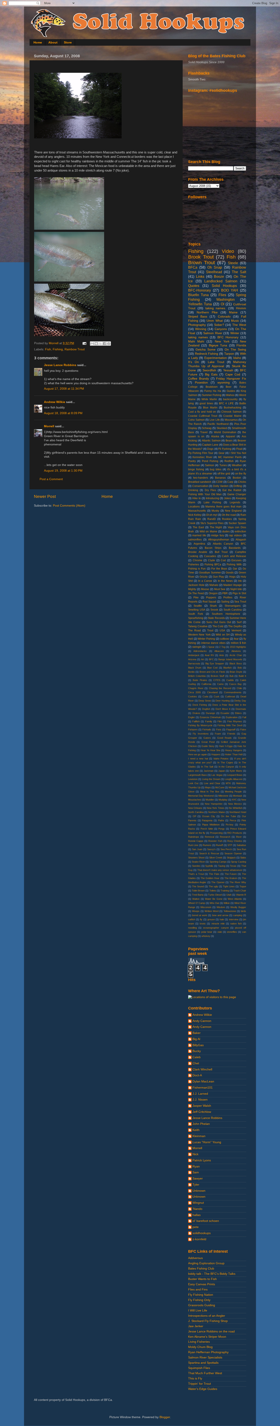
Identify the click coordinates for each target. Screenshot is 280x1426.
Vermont (236, 630)
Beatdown (212, 386)
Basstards (235, 547)
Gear (221, 453)
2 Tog (222, 647)
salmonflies (195, 539)
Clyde (211, 560)
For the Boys (219, 568)
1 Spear (210, 647)
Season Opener (233, 853)
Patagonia (207, 820)
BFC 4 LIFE (226, 403)
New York (222, 341)
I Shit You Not (237, 453)
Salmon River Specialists (205, 1357)
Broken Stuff (217, 676)
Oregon (213, 593)
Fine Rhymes (234, 721)
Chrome (197, 560)
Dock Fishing (199, 704)
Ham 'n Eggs (226, 746)
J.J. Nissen (200, 1099)
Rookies (227, 519)
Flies (222, 295)
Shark (213, 605)
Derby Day (240, 700)
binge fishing (196, 469)
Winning (200, 329)
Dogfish (206, 709)
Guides (231, 391)
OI (222, 304)
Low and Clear (212, 783)
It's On (193, 362)
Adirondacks (200, 651)
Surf (239, 622)
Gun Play (218, 576)
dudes (226, 531)
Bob (240, 667)
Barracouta (194, 663)
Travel (204, 432)
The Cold (218, 626)
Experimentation (215, 358)
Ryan (196, 1166)
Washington (225, 299)
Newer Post (45, 496)
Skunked (222, 428)
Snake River (198, 861)
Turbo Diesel (215, 894)
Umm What (214, 320)
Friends (231, 733)
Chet (195, 1063)
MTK (228, 783)
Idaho (237, 358)
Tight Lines (229, 886)
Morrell (49, 426)
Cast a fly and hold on (202, 411)
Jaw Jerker (195, 1326)
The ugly (213, 886)
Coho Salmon (196, 419)
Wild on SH (223, 634)
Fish (48, 349)
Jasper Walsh (201, 1105)
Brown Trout (201, 262)
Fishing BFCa (213, 564)
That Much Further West (205, 1373)
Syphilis (209, 866)
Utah (228, 894)
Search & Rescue (209, 853)
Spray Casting (238, 861)
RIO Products (234, 833)
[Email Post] (84, 343)
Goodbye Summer (210, 572)
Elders (238, 713)
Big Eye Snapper (214, 663)
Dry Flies (210, 490)
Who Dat (214, 903)
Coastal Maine (232, 415)
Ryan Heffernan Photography (208, 1352)
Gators (207, 737)
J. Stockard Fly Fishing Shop (208, 1321)
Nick (195, 1154)
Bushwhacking (232, 407)
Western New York (199, 634)
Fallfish (196, 721)
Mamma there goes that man (223, 506)
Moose (205, 589)
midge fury (217, 535)
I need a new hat (198, 758)
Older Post (168, 496)
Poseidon (201, 382)
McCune (219, 787)
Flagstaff (230, 729)
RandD (211, 519)
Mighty (192, 589)
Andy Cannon (201, 1021)
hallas (196, 1215)
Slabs (243, 857)
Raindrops (193, 836)
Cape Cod (232, 374)
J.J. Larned (200, 1093)
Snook (214, 609)
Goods (230, 572)
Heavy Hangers (233, 750)
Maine (233, 312)
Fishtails (206, 729)
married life (199, 535)
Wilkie (227, 903)
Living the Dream (211, 779)
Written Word (212, 911)
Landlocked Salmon (220, 281)
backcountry (230, 399)
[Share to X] (100, 343)
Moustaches (194, 799)
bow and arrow (220, 915)
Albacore (219, 651)
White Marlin (209, 399)
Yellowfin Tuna (200, 304)
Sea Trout (240, 601)
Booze (219, 276)
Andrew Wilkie (54, 402)
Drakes (196, 713)
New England (233, 510)
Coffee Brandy (198, 378)
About (53, 42)
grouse (211, 919)
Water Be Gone (213, 899)
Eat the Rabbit (231, 490)
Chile (239, 688)
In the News (225, 580)
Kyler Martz (236, 770)
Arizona (192, 659)
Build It (242, 676)
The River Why (237, 882)
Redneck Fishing (206, 353)
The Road (194, 630)
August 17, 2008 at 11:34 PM (64, 388)
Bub (231, 676)
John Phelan (201, 1124)
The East (198, 527)
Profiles (227, 597)
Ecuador (224, 713)
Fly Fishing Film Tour (200, 453)
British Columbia (197, 676)
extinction (240, 531)
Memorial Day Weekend (201, 795)
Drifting (237, 486)
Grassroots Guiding (201, 1305)
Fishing (58, 349)
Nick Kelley (194, 514)
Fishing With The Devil (229, 725)
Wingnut (198, 1202)
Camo (220, 684)
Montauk (237, 795)
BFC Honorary (227, 337)
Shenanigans (233, 605)
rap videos (235, 535)
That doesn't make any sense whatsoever (219, 870)
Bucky (196, 1051)
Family (208, 721)
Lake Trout (216, 362)
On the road (229, 514)
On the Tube (228, 816)
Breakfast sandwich (199, 481)
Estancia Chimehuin (210, 717)
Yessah (228, 370)
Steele (233, 263)
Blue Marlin (210, 407)
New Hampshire (213, 803)
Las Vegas (216, 775)
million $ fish (238, 642)
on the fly (240, 473)
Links (200, 276)
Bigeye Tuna (218, 345)
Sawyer (197, 1178)
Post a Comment (51, 479)
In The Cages (225, 762)
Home (37, 42)
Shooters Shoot (196, 857)
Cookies (192, 696)
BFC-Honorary (199, 290)
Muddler (210, 799)
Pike (196, 597)
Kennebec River (202, 457)
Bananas (220, 477)
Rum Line (193, 845)
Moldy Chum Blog (200, 1347)
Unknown (198, 1190)
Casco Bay (235, 684)
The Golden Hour (210, 878)
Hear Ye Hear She (210, 750)
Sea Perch (226, 849)
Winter (234, 333)
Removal (209, 836)
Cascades (210, 556)
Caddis (230, 680)
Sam (195, 1172)
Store (68, 42)
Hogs (232, 576)
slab (219, 932)
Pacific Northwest (217, 424)
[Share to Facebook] (104, 343)
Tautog (221, 866)
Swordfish (209, 370)
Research (225, 836)
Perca (233, 820)
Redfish (229, 461)
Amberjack (194, 655)
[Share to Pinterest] (109, 343)
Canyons (221, 329)
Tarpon (229, 353)
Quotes (193, 286)
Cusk (216, 696)
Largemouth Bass (197, 775)
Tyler (195, 1184)
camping (237, 915)
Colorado (224, 316)
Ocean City (208, 816)
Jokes (227, 498)
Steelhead (214, 272)
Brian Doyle (236, 671)
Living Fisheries (199, 1341)
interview (233, 919)
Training (224, 890)
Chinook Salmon (231, 411)
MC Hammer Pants (230, 457)
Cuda (205, 696)
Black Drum (194, 667)
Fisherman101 (202, 1087)
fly (201, 919)
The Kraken (230, 878)
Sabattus (241, 845)
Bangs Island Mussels (230, 659)
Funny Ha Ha (212, 391)
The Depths (235, 626)
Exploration (232, 717)
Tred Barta (198, 894)
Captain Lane (210, 444)
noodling (192, 927)
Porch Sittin (207, 828)
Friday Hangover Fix (231, 378)
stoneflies (232, 932)
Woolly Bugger (238, 907)
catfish (191, 919)
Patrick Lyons (201, 1160)
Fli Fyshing (224, 448)
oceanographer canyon (216, 927)
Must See (220, 589)
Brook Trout (201, 257)
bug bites (215, 469)
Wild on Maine (208, 531)
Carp (230, 481)
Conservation (200, 486)
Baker (196, 1033)
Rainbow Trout (75, 349)
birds (243, 911)
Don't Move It (222, 709)
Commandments (233, 692)
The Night (216, 527)
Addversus (195, 1258)
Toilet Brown (198, 890)
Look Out (193, 783)
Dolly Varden (221, 486)
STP (230, 845)
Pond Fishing (210, 461)
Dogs (210, 448)
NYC (234, 799)
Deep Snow (204, 700)
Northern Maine (216, 812)
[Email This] (92, 343)
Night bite (236, 589)
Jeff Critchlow (201, 1111)
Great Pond (208, 742)
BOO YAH (229, 290)
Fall (244, 717)
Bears (229, 440)
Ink (240, 580)
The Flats (214, 874)
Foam (218, 733)
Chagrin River (195, 688)
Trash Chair (239, 890)
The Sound (198, 886)
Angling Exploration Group (206, 1263)
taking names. (215, 308)
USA (222, 630)
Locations (194, 506)
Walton (196, 899)
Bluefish (227, 667)
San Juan (197, 849)
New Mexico (235, 803)
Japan (221, 770)
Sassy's (211, 849)
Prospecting (216, 833)
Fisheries (193, 564)
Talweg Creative (198, 626)
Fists (218, 729)
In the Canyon (226, 766)
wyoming (223, 382)
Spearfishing (195, 618)
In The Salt (207, 766)
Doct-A (197, 1075)
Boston (237, 477)
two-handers (200, 477)
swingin (196, 646)
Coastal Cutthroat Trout (202, 415)
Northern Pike (207, 312)
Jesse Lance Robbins (60, 365)
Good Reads (224, 737)
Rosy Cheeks (234, 841)
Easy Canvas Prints (201, 1284)
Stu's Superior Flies (212, 523)
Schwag (207, 428)
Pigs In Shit (239, 593)
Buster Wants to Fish (202, 1279)
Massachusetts (197, 510)
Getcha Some (205, 349)
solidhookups (201, 1233)
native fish (236, 923)
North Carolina (196, 812)
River (239, 836)
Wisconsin (205, 907)
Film (219, 721)
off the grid (223, 473)
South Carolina (233, 609)
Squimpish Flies (199, 1368)
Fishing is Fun (197, 568)
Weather (237, 465)
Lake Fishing (212, 502)
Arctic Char (235, 655)
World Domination (225, 432)
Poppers (211, 597)
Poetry (192, 461)
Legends (235, 502)
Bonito (191, 671)
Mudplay (223, 799)
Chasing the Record (220, 688)
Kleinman (198, 1136)
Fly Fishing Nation (200, 1294)
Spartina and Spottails (203, 1362)
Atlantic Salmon (211, 440)
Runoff (219, 845)
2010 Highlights (238, 647)
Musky (215, 510)
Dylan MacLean (203, 1081)
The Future (231, 874)
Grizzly (204, 576)
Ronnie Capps (195, 841)
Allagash (241, 539)
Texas (233, 866)
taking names (198, 337)
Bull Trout (221, 552)
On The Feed (196, 593)
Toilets (212, 890)
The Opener (217, 882)
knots (203, 923)
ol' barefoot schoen (205, 1221)
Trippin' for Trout (199, 1383)
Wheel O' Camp (196, 903)
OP (194, 816)
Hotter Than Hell (233, 754)
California (206, 684)
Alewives (236, 651)
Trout (210, 630)
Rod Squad (209, 601)
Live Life (215, 419)
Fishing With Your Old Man (205, 494)
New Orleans (195, 808)
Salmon (209, 465)
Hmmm (241, 308)
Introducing (212, 498)
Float (239, 448)
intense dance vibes (213, 642)
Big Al (196, 1039)
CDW (219, 481)
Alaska (215, 436)
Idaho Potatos (221, 758)
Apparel (230, 436)
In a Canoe (205, 580)
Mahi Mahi (196, 341)
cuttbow (224, 638)
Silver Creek (215, 857)
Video (228, 251)
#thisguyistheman (218, 539)
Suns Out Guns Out (218, 622)
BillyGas (198, 1045)
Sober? (219, 325)
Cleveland (212, 692)
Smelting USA (196, 609)
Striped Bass (197, 316)
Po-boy (229, 824)
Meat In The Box (209, 791)
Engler (191, 717)
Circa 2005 (194, 692)
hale (222, 919)
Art (202, 659)
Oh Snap (214, 267)
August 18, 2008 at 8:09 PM (63, 413)
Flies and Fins (198, 1289)
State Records (216, 618)
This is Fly (195, 1378)
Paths (221, 820)
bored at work (199, 915)
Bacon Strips (213, 547)
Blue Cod (212, 667)
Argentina (199, 543)
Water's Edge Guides (202, 1389)
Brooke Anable (197, 552)
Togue (243, 886)
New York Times (215, 808)
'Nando (197, 1209)
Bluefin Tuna (198, 295)
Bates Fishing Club (201, 1268)
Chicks (242, 481)
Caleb (196, 1057)
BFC (211, 659)
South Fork (195, 613)
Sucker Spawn (237, 523)
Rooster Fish (215, 841)
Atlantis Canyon (223, 543)
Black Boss (235, 663)
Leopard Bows (234, 775)
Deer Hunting (222, 700)
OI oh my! (211, 514)
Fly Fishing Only (199, 1300)
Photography (197, 325)
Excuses (236, 560)
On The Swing (235, 349)
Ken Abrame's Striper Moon (207, 1336)
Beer (228, 386)
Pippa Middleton (211, 824)
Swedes (196, 866)
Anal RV (209, 655)
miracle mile (218, 923)
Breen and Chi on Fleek (212, 671)
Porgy (221, 828)
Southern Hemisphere (226, 613)
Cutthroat (230, 696)
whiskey (205, 936)
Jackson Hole (196, 585)
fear (236, 638)
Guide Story (207, 746)
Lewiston (193, 779)
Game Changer (236, 494)
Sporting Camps (218, 861)
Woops (196, 911)
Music (235, 320)
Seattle (198, 605)
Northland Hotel (237, 812)
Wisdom (221, 907)
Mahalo (213, 585)
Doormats (241, 709)
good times (206, 403)
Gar (235, 568)
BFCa (192, 267)
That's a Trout (196, 874)
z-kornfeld (199, 1239)
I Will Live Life (197, 1310)
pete (195, 1227)
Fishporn (193, 729)
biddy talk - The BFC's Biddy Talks (211, 1273)
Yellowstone (230, 911)
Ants (221, 655)
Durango (210, 713)
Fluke (243, 729)
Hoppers (215, 754)
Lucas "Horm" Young (206, 1142)
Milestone (223, 795)
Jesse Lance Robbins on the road (211, 1331)
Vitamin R (241, 894)
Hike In (196, 498)
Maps (208, 787)
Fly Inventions (200, 733)
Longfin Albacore (233, 779)
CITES (216, 680)
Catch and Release (234, 556)
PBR (225, 593)
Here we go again (197, 754)
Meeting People (233, 791)
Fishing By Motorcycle (200, 725)
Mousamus (231, 419)
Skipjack (231, 857)
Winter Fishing (206, 638)
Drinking (193, 490)
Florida (241, 345)
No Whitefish (235, 808)
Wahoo (230, 395)
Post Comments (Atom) (69, 505)
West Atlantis (235, 899)
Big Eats (211, 374)
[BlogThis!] (96, 343)
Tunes (223, 465)
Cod (223, 560)
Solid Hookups (224, 286)
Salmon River (212, 333)
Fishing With (234, 564)
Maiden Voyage (232, 585)
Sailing (225, 601)
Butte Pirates (200, 680)
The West (239, 325)
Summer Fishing (211, 395)
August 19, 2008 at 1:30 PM (63, 470)
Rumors (207, 845)
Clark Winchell (202, 1069)
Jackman (209, 770)
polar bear (206, 932)
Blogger (164, 1417)
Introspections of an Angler (206, 1315)
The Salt (239, 272)
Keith (196, 1130)
